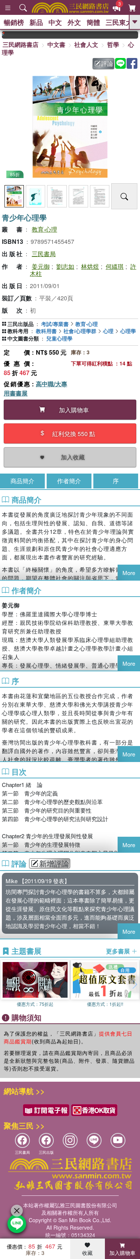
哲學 (113, 44)
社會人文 (86, 44)
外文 (74, 22)
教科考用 (17, 331)
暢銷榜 (14, 22)
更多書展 (118, 951)
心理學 (128, 331)
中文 (55, 22)
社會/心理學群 (79, 331)
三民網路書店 (20, 44)
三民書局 (44, 253)
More (128, 573)
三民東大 (119, 22)
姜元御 (41, 266)
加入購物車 (122, 1252)
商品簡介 (22, 481)
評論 (107, 63)
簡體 (93, 22)
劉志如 (65, 266)
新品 (36, 22)
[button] (134, 984)
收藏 (87, 1252)
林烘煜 (90, 266)
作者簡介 (69, 481)
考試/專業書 (55, 323)
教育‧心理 (44, 229)
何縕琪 (115, 266)
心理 (108, 331)
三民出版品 (20, 323)
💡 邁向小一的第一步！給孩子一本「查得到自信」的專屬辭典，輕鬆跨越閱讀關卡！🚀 (134, 35)
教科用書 (46, 331)
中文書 (56, 44)
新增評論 (54, 863)
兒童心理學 (59, 338)
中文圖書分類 (23, 338)
